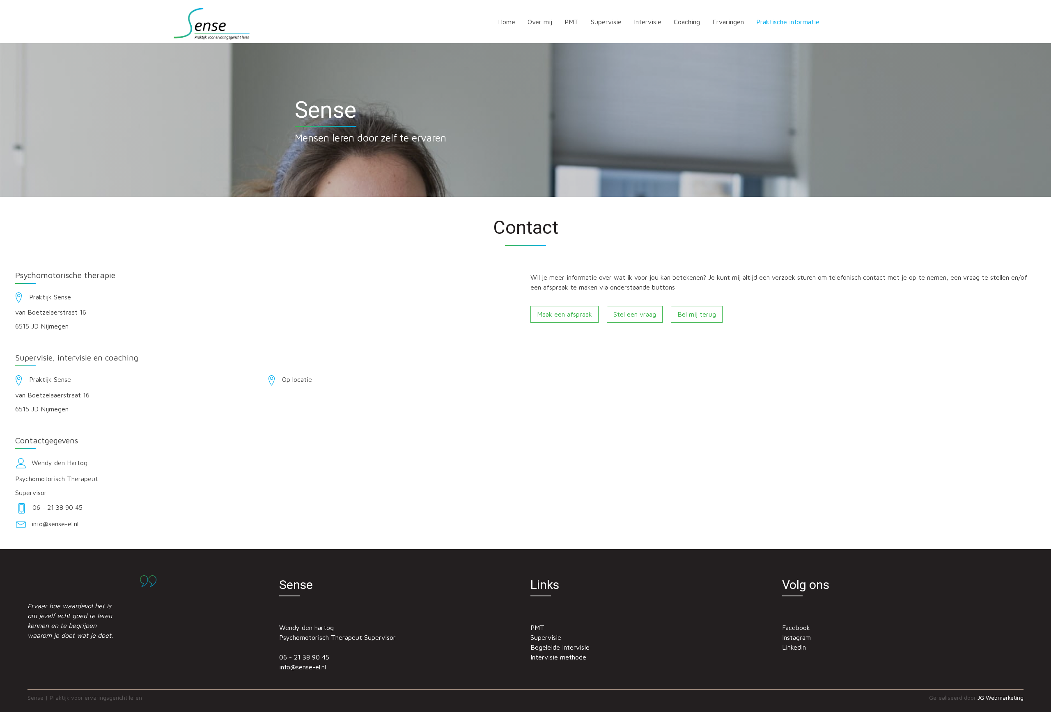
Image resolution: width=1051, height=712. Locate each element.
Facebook (796, 627)
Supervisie (606, 21)
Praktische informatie (787, 21)
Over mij (540, 21)
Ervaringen (728, 21)
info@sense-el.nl (302, 667)
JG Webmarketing (1000, 697)
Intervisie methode (558, 657)
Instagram (796, 637)
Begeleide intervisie (560, 647)
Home (506, 21)
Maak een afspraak (564, 314)
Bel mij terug (696, 314)
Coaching (687, 21)
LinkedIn (794, 647)
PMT (571, 21)
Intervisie (647, 21)
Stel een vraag (634, 314)
